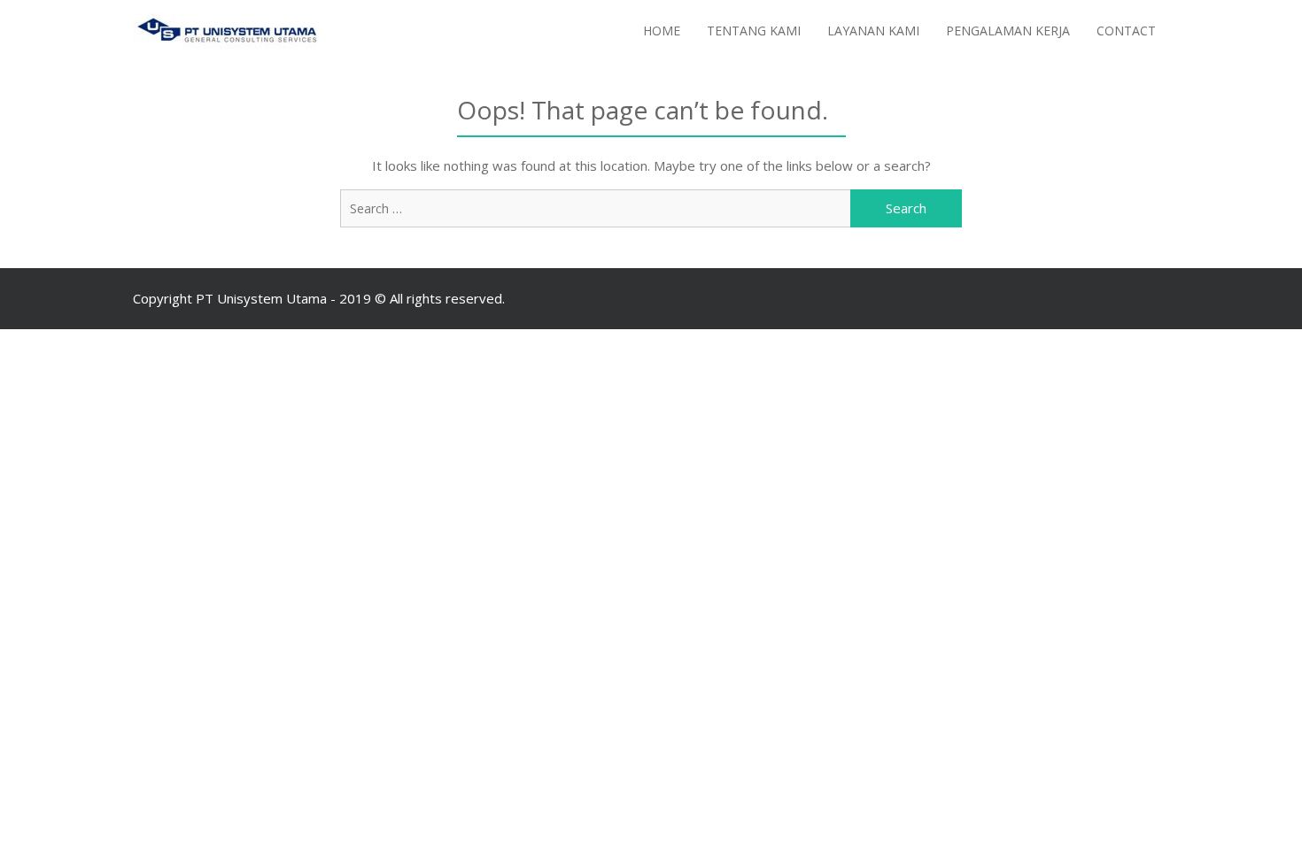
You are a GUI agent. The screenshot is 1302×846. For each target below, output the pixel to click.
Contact (1126, 30)
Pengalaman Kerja (1008, 30)
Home (661, 30)
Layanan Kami (873, 30)
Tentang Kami (754, 30)
